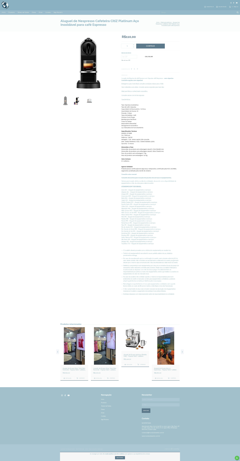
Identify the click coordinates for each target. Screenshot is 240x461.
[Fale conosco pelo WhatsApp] (237, 458)
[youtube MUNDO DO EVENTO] (236, 2)
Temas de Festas (23, 12)
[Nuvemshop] (172, 449)
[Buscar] (237, 12)
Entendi (120, 457)
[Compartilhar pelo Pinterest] (137, 68)
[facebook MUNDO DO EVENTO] (233, 2)
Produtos (11, 12)
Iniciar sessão (222, 6)
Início (4, 12)
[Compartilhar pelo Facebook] (131, 68)
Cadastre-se (210, 6)
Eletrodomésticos (166, 22)
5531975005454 (146, 423)
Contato (48, 12)
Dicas (41, 12)
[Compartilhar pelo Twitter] (134, 68)
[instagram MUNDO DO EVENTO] (231, 2)
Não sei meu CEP (125, 60)
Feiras (34, 12)
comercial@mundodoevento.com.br (153, 432)
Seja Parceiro (58, 12)
